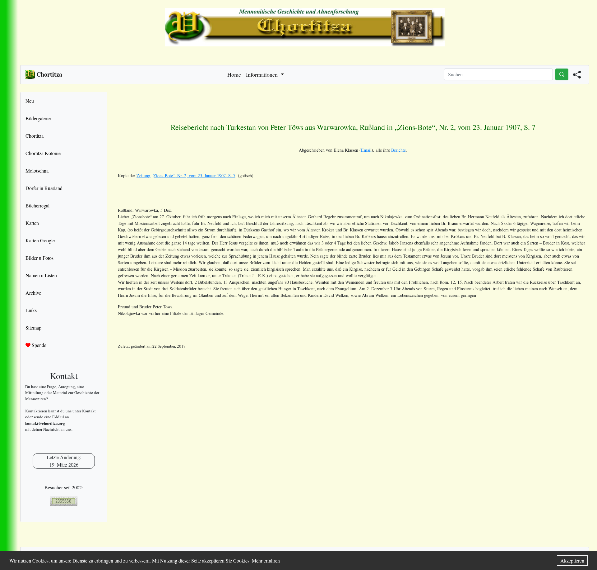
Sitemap (33, 327)
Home (234, 74)
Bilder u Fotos (39, 257)
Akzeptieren (572, 560)
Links (31, 310)
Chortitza (34, 135)
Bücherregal (37, 205)
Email (366, 150)
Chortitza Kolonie (43, 153)
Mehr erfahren (266, 560)
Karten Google (40, 240)
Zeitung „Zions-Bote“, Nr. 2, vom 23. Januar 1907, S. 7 (186, 175)
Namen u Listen (41, 275)
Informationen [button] (262, 74)
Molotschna (37, 170)
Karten (32, 223)
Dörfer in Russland (43, 188)
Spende (38, 345)
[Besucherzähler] (64, 501)
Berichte (398, 150)
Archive (33, 292)
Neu (29, 100)
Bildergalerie (38, 118)
